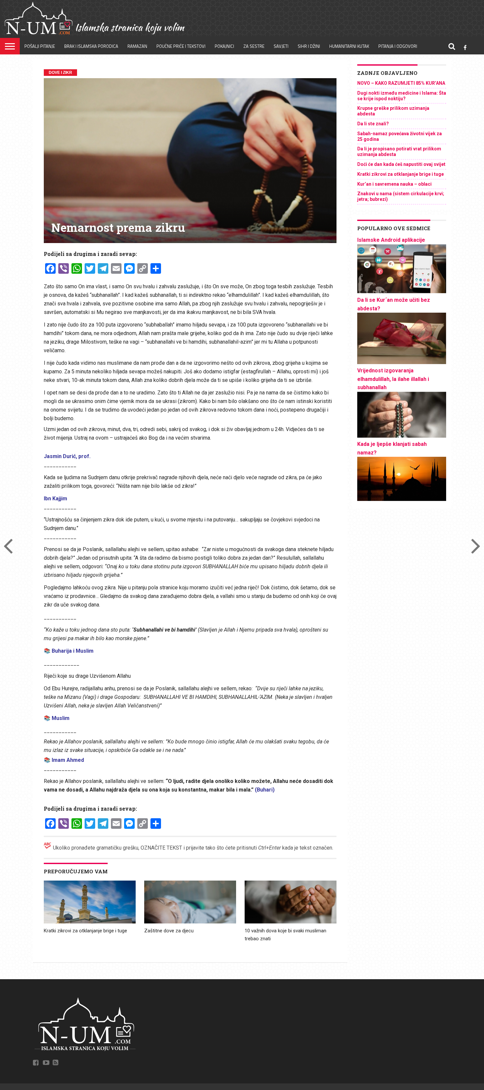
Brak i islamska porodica (91, 46)
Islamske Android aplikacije (391, 240)
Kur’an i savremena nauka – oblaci (394, 184)
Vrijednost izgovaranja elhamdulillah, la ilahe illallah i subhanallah (393, 378)
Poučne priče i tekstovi (180, 46)
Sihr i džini (309, 46)
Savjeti (281, 46)
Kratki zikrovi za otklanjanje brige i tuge (85, 931)
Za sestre (253, 46)
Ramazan (137, 46)
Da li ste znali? (373, 123)
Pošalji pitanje (39, 46)
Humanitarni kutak (349, 46)
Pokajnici (224, 46)
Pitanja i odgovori (397, 46)
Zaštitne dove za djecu (169, 931)
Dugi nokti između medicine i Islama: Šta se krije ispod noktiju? (401, 95)
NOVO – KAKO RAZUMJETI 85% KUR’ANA (401, 83)
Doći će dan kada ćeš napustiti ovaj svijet (401, 164)
